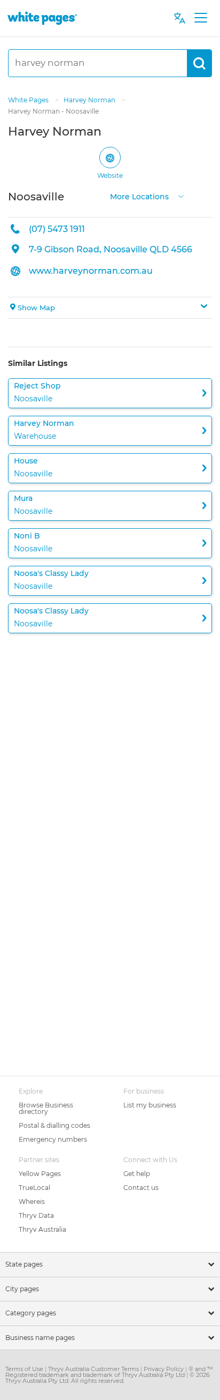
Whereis (32, 1201)
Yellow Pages (40, 1174)
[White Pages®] (42, 18)
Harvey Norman (90, 100)
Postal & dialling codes (54, 1125)
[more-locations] (181, 195)
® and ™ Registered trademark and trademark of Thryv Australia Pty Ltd (109, 1372)
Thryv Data (36, 1215)
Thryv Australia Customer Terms (94, 1369)
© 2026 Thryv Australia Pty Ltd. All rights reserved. (107, 1377)
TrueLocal (34, 1188)
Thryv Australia (42, 1229)
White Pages (29, 100)
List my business (149, 1105)
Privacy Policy (164, 1369)
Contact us (141, 1188)
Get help (136, 1174)
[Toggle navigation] (200, 18)
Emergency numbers (53, 1139)
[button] (110, 308)
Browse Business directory (46, 1108)
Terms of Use (25, 1369)
